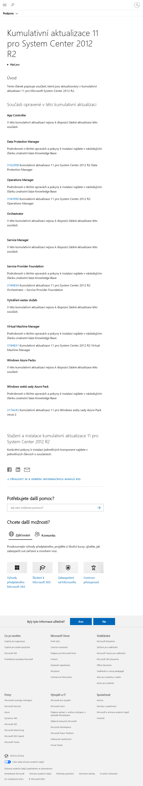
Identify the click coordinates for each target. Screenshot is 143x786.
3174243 (13, 410)
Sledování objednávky (60, 665)
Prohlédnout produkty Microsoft (18, 659)
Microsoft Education (106, 641)
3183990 (13, 199)
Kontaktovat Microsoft (14, 773)
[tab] (20, 535)
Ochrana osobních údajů (40, 773)
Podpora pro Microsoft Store (63, 653)
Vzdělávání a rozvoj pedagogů (110, 671)
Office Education (104, 665)
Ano (80, 621)
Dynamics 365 (10, 718)
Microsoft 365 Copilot (14, 736)
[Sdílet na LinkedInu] (16, 468)
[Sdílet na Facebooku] (9, 468)
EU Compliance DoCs (14, 779)
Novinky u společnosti (106, 706)
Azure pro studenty (105, 683)
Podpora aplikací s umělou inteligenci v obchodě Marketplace (68, 714)
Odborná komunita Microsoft (64, 721)
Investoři (101, 718)
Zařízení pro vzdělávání (107, 647)
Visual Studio (57, 745)
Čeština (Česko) (17, 755)
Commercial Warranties (61, 677)
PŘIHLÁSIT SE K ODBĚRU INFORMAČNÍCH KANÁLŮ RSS (45, 479)
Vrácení (54, 659)
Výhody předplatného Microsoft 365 (16, 582)
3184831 (13, 345)
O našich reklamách (109, 773)
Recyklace (55, 671)
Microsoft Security (12, 706)
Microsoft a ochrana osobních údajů (113, 712)
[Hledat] (99, 507)
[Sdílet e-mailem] (25, 468)
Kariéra (100, 700)
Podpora (8, 13)
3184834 (13, 285)
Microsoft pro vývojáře (61, 700)
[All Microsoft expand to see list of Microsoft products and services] (4, 5)
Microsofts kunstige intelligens (18, 700)
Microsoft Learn (58, 706)
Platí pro (14, 64)
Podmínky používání (65, 773)
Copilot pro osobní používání (17, 647)
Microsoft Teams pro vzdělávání (111, 653)
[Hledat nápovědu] (13, 5)
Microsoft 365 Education (108, 659)
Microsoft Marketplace (61, 727)
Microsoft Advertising (14, 730)
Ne (104, 621)
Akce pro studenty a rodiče (109, 677)
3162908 (13, 165)
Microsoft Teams (12, 742)
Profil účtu (55, 641)
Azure (7, 712)
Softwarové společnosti (61, 739)
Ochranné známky (87, 773)
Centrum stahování (59, 647)
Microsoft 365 (10, 653)
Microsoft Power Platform (62, 733)
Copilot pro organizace (14, 641)
